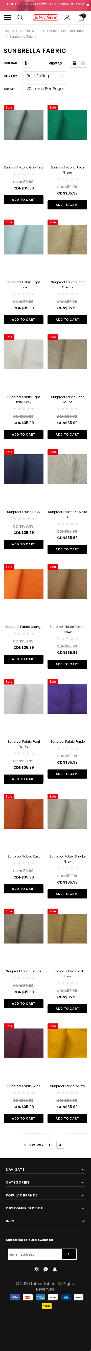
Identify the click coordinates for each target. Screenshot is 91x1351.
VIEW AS (55, 63)
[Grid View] (74, 63)
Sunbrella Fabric (23, 36)
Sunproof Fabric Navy (23, 512)
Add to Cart (23, 200)
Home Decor (30, 30)
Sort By (10, 76)
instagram (36, 1270)
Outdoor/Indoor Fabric (65, 30)
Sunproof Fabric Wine (23, 1086)
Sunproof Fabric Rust (24, 856)
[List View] (83, 63)
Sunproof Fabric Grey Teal (23, 167)
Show (9, 89)
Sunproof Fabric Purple (67, 741)
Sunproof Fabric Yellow (67, 1086)
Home (9, 30)
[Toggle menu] (7, 17)
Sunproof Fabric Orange (23, 627)
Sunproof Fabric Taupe (23, 971)
